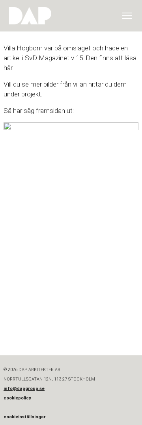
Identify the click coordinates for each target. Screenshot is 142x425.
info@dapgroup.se (24, 388)
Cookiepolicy (17, 398)
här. (8, 68)
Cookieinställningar (25, 416)
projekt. (31, 94)
